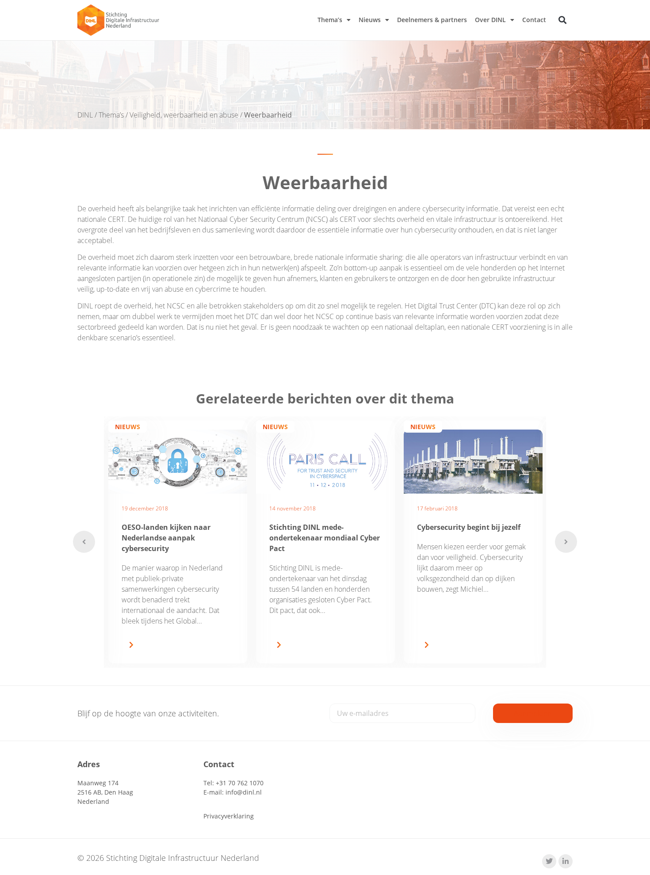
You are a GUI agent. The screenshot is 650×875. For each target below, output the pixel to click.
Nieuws (370, 19)
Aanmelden (533, 713)
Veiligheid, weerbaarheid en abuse (184, 115)
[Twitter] (549, 861)
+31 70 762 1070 (240, 783)
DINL (85, 115)
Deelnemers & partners (432, 19)
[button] (562, 20)
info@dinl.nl (244, 792)
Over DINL (490, 19)
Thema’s (329, 19)
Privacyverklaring (228, 816)
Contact (534, 19)
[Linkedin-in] (565, 861)
